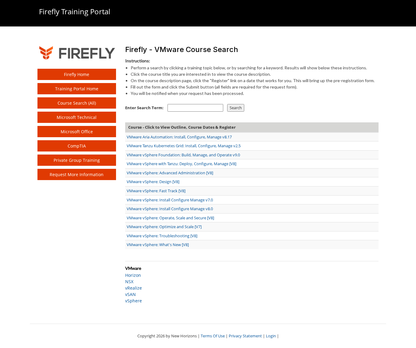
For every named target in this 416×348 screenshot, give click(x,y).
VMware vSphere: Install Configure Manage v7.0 (170, 200)
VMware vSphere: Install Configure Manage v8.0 (170, 208)
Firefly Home (76, 74)
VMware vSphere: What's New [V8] (158, 244)
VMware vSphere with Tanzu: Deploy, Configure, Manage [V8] (181, 163)
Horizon (133, 275)
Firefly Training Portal (74, 11)
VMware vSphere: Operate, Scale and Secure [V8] (170, 218)
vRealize (133, 288)
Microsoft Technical (77, 117)
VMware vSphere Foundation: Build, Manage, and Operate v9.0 (183, 155)
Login (271, 336)
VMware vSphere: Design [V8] (153, 181)
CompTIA (77, 146)
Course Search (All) (77, 103)
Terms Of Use (213, 336)
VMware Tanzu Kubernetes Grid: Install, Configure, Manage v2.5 (184, 145)
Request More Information (77, 174)
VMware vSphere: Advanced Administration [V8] (170, 173)
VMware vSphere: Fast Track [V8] (156, 190)
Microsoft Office (77, 131)
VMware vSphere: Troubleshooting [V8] (162, 235)
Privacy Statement (245, 336)
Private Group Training (77, 160)
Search (236, 107)
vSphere (133, 301)
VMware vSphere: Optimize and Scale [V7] (164, 226)
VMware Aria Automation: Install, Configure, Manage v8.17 (179, 137)
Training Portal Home (76, 89)
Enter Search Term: (144, 107)
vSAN (130, 294)
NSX (129, 281)
